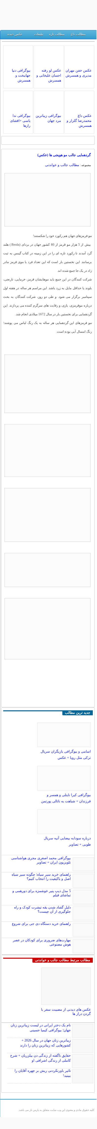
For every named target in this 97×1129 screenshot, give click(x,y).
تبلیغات (39, 34)
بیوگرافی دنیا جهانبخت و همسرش (21, 75)
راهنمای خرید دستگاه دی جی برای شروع (41, 924)
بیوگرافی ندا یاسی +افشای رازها (20, 121)
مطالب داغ (78, 34)
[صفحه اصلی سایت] (91, 35)
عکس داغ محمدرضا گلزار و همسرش (79, 121)
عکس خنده (15, 34)
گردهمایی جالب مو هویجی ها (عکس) (64, 155)
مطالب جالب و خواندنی (62, 165)
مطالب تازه (57, 34)
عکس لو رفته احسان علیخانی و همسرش (48, 75)
